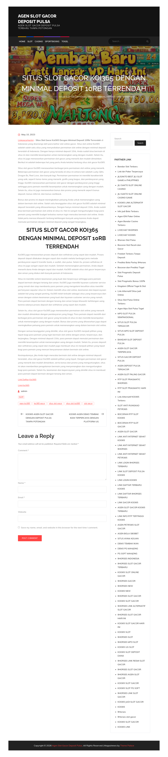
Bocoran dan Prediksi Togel (131, 267)
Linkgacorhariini (26, 140)
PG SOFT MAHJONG (127, 553)
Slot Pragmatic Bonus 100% (131, 281)
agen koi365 (25, 403)
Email (21, 497)
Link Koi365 (23, 385)
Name (21, 483)
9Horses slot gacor (127, 717)
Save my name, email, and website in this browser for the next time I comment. (59, 527)
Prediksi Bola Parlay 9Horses (132, 262)
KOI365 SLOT (124, 632)
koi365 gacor (39, 403)
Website (22, 512)
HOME (22, 41)
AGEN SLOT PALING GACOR (131, 374)
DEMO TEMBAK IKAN (128, 543)
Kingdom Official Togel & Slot (132, 286)
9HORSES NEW (125, 586)
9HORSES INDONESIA (128, 558)
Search (117, 138)
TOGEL (65, 41)
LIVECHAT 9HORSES (128, 230)
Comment (23, 450)
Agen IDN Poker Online (129, 216)
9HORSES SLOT (125, 637)
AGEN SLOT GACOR (127, 431)
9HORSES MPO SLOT (128, 642)
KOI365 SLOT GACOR (128, 601)
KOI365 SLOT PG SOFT (129, 688)
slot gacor (88, 403)
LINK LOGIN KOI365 (127, 480)
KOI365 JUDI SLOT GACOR (131, 701)
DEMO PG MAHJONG (128, 548)
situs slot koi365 (73, 403)
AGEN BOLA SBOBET (128, 533)
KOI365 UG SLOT (126, 647)
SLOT (30, 41)
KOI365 (121, 706)
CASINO (39, 41)
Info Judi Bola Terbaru (128, 211)
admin (24, 391)
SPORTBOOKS (52, 41)
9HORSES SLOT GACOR (129, 596)
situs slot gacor (55, 403)
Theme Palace (127, 745)
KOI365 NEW (124, 591)
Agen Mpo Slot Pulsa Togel (131, 308)
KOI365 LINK (124, 727)
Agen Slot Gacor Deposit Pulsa (67, 745)
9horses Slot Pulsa (127, 240)
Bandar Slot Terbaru (128, 166)
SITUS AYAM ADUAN (128, 538)
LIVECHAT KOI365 (127, 235)
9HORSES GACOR (126, 581)
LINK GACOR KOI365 (128, 502)
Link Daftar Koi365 (27, 379)
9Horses (122, 712)
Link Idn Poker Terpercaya (130, 171)
